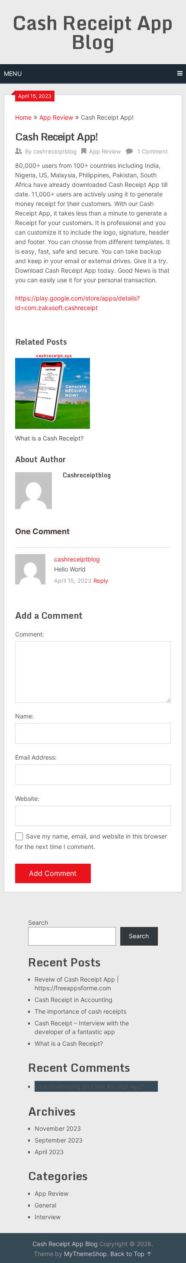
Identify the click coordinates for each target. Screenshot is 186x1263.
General (45, 1205)
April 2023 (49, 1151)
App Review (56, 117)
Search (38, 922)
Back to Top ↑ (131, 1253)
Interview (48, 1217)
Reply (100, 580)
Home (23, 117)
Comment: (29, 634)
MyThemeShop (85, 1253)
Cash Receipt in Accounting (73, 999)
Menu (13, 73)
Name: (24, 716)
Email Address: (36, 757)
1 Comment (153, 151)
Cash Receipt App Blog (93, 32)
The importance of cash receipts (80, 1011)
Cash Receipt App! (117, 1086)
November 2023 (58, 1128)
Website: (27, 798)
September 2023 (59, 1140)
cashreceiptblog (55, 151)
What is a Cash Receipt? (69, 1043)
